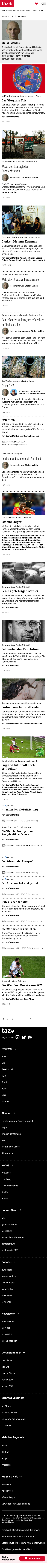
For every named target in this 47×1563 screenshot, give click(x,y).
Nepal (4, 1127)
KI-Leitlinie (18, 1536)
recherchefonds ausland (13, 1237)
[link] (16, 10)
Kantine (5, 1452)
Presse (5, 1198)
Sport (4, 1082)
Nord (4, 1095)
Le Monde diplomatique (13, 1419)
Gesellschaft (8, 1069)
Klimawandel (8, 1153)
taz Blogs (6, 1406)
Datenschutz (8, 1543)
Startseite (6, 16)
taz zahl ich (7, 1231)
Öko (3, 1063)
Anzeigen (6, 1465)
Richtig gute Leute (11, 1147)
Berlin (4, 1088)
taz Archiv (6, 1425)
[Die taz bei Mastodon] (18, 1039)
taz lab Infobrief (9, 1341)
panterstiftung (9, 1244)
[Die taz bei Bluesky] (24, 1039)
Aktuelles (6, 1173)
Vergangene (7, 1379)
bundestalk (7, 1270)
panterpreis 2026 (10, 1250)
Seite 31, (34, 921)
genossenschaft (9, 1224)
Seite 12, (14, 444)
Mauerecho (7, 1289)
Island (4, 1140)
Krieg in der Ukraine (11, 1134)
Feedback (6, 1484)
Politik (5, 1056)
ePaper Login (8, 1497)
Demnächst (7, 1360)
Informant (29, 1536)
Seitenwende (38, 1543)
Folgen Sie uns (8, 1037)
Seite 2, (31, 821)
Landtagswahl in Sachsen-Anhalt (18, 1121)
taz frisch (6, 1328)
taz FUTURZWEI (9, 1412)
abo (3, 1218)
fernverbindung (9, 1276)
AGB (29, 1543)
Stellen (5, 1192)
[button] (44, 3)
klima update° (8, 1282)
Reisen (5, 1445)
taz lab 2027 (7, 1386)
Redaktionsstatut (21, 1530)
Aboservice (7, 1491)
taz (8, 1030)
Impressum (20, 1543)
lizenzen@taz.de (8, 1522)
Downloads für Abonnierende (16, 1504)
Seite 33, (34, 845)
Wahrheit (6, 1101)
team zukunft (8, 1321)
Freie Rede (7, 1295)
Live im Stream (9, 1373)
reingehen (6, 1302)
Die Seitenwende (10, 1185)
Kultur (4, 1076)
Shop (4, 1458)
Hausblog (6, 1179)
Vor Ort (5, 1367)
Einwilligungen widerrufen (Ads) (17, 1549)
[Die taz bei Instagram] (30, 1039)
